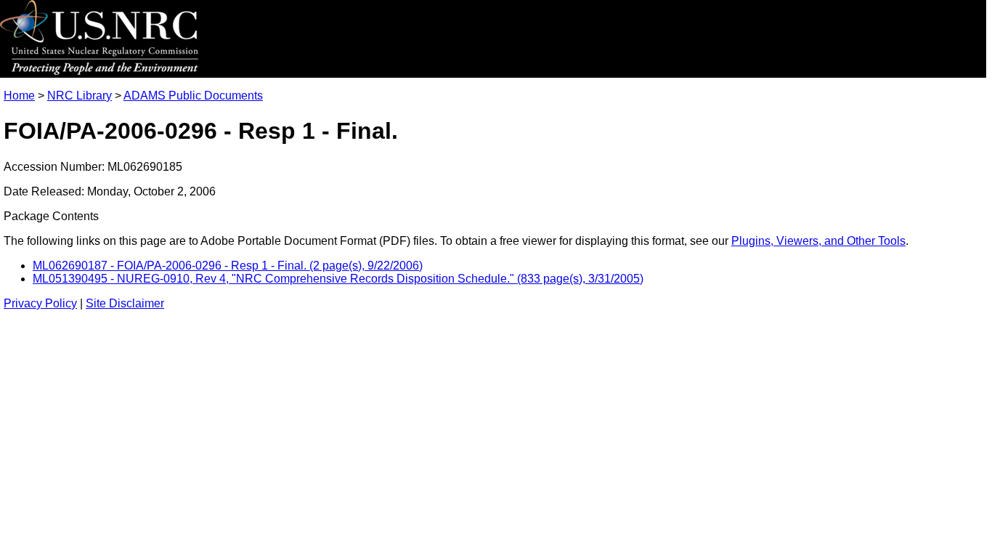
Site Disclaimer (125, 303)
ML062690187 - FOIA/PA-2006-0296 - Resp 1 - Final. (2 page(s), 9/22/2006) (228, 265)
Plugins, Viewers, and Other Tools (818, 241)
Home (19, 95)
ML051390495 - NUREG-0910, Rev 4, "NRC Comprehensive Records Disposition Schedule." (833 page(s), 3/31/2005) (338, 278)
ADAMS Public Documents (193, 95)
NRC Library (79, 95)
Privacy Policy (40, 303)
